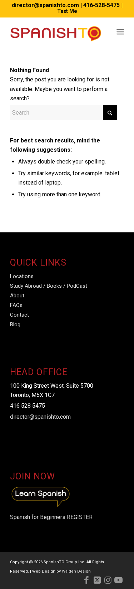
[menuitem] (120, 31)
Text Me (67, 11)
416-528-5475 (101, 5)
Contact (19, 315)
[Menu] (120, 31)
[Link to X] (97, 580)
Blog (15, 324)
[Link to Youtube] (118, 580)
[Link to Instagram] (108, 580)
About (17, 295)
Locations (22, 276)
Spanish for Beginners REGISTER (51, 517)
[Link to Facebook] (86, 580)
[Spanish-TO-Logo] (55, 31)
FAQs (16, 305)
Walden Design (76, 571)
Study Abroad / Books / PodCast (48, 286)
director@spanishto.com (45, 5)
